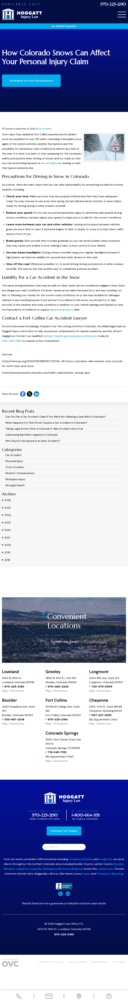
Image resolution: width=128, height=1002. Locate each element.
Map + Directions (13, 690)
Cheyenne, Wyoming (109, 873)
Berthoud (64, 869)
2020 (6, 545)
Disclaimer (78, 962)
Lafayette (22, 869)
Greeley (87, 859)
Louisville (36, 869)
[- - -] (122, 14)
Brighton (77, 869)
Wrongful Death (14, 485)
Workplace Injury (15, 479)
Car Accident (45, 128)
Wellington (50, 869)
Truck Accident (14, 467)
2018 (6, 560)
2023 (6, 522)
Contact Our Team (64, 641)
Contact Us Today (64, 831)
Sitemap (119, 962)
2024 (6, 515)
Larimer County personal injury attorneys (70, 336)
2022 (6, 530)
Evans (86, 873)
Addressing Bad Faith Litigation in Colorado (31, 434)
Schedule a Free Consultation (31, 80)
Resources (100, 962)
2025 (6, 507)
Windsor (9, 869)
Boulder (119, 864)
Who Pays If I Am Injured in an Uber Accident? (32, 441)
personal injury (63, 309)
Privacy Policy (52, 962)
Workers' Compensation (19, 473)
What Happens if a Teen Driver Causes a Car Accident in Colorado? (46, 422)
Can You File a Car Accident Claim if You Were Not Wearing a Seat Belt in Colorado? (55, 416)
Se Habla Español (64, 26)
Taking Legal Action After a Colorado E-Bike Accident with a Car (44, 428)
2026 (6, 500)
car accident (49, 163)
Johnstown (105, 869)
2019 (6, 552)
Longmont (105, 859)
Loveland (75, 859)
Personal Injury (14, 461)
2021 (6, 537)
